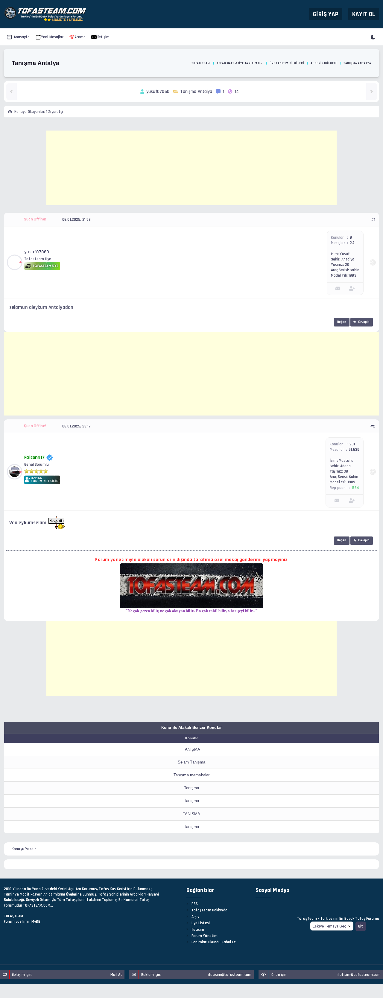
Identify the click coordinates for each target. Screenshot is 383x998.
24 (352, 242)
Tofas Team (201, 63)
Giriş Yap (325, 14)
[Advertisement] (191, 168)
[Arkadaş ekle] (352, 289)
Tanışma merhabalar (191, 775)
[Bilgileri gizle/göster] (373, 262)
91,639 (354, 449)
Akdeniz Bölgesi (324, 63)
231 (352, 444)
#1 (373, 219)
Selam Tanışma (192, 762)
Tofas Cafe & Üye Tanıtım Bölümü (240, 63)
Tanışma (191, 788)
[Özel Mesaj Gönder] (337, 289)
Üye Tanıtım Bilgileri (287, 63)
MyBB (35, 921)
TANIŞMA (191, 749)
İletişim (103, 37)
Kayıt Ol (363, 14)
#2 (372, 426)
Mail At (116, 974)
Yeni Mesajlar (52, 37)
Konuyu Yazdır (24, 849)
